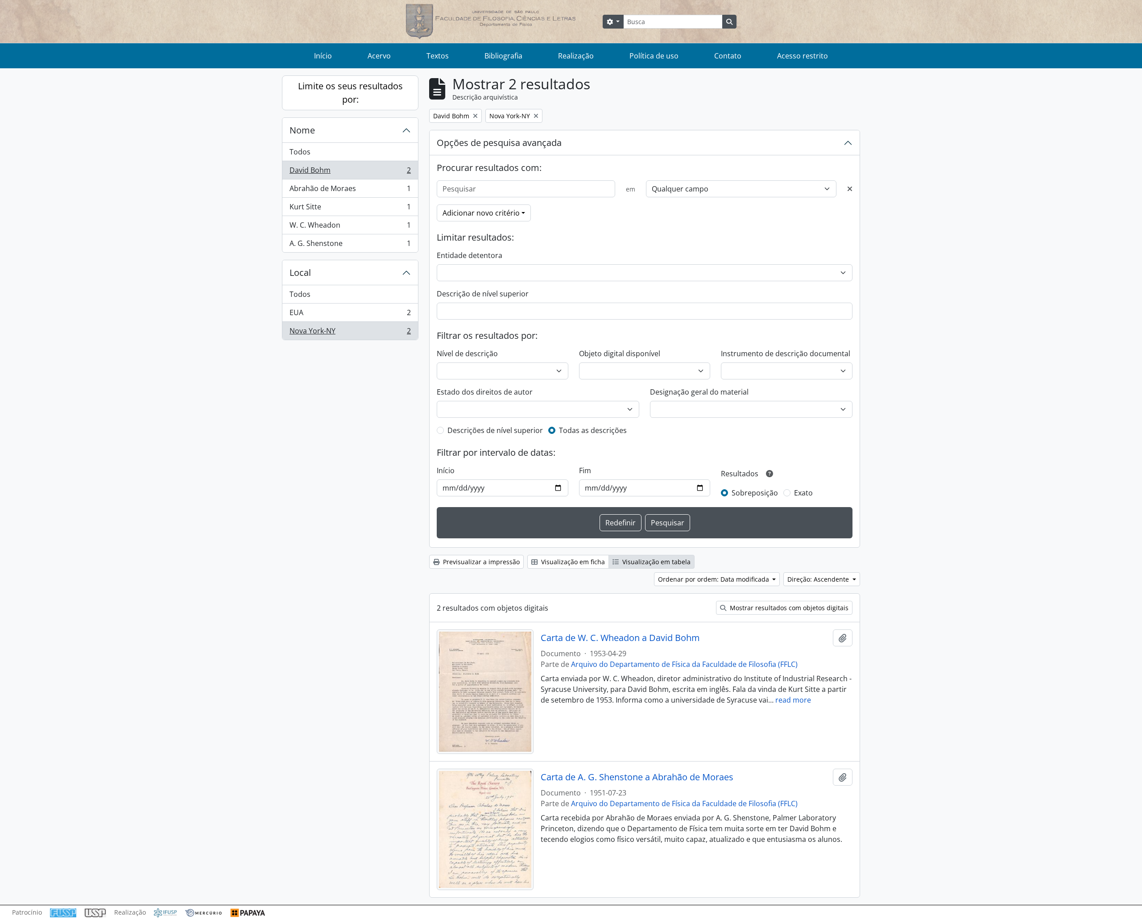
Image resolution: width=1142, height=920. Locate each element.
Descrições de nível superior (495, 430)
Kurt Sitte (350, 209)
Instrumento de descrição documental (785, 353)
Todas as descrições (593, 430)
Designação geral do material (699, 392)
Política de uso (654, 56)
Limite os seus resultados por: (350, 92)
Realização (576, 56)
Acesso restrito (802, 56)
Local (300, 272)
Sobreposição (755, 493)
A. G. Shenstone (350, 245)
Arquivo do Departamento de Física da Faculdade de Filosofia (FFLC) (684, 664)
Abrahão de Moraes (350, 190)
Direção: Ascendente (819, 579)
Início (323, 56)
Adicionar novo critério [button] (481, 213)
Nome (302, 130)
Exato (803, 493)
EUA (350, 315)
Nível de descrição (467, 353)
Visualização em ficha (572, 562)
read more (793, 700)
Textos (437, 56)
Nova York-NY (350, 333)
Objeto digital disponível (619, 353)
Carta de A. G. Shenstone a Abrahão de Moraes (637, 777)
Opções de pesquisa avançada (499, 143)
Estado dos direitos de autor (485, 392)
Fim (585, 470)
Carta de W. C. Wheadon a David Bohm (620, 638)
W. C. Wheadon (350, 227)
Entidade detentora (469, 255)
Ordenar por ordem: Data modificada (714, 579)
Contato (727, 56)
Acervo (379, 56)
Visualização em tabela (656, 562)
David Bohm (350, 172)
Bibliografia (503, 56)
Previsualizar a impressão (480, 562)
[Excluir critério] (849, 188)
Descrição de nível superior (483, 294)
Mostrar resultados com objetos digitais (788, 608)
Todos (300, 152)
